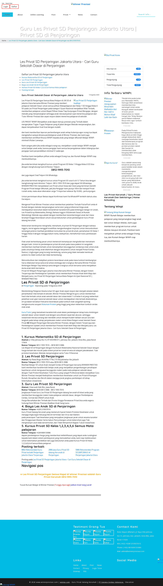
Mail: (119, 551)
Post (53, 14)
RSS (84, 571)
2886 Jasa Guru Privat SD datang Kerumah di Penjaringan (59, 452)
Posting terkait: (28, 90)
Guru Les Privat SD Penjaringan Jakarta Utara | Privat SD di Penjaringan (78, 31)
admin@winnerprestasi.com (132, 551)
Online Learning (37, 14)
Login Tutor (97, 568)
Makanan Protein (49, 304)
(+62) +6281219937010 (131, 543)
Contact (93, 14)
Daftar (14, 6)
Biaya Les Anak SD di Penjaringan (35, 85)
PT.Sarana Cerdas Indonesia (111, 582)
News (80, 14)
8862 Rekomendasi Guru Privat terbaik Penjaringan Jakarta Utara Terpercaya (33, 452)
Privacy (86, 568)
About (20, 14)
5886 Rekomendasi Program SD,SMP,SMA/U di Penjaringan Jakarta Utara (87, 452)
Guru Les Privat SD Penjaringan (34, 82)
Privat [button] (66, 14)
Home (9, 14)
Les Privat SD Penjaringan (32, 80)
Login (5, 6)
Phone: (120, 547)
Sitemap (76, 571)
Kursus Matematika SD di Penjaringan (37, 77)
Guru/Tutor (26, 312)
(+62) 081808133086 (132, 547)
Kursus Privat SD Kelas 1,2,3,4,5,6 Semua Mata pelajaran (44, 87)
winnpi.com (65, 582)
